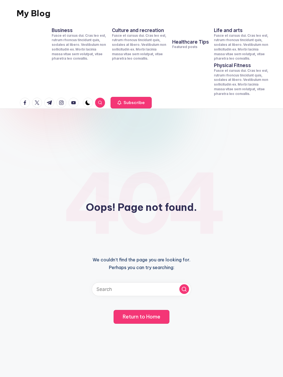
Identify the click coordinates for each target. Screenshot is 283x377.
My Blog (33, 13)
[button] (131, 102)
